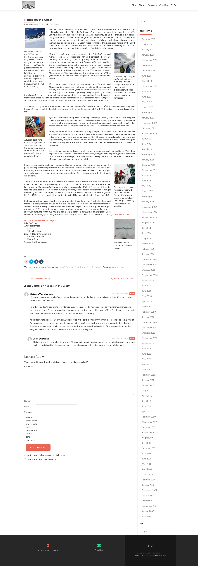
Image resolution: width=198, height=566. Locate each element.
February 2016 (149, 154)
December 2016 (149, 123)
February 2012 (149, 374)
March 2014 (147, 243)
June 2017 (146, 96)
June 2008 (146, 458)
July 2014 (146, 228)
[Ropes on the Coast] (35, 38)
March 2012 (147, 369)
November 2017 (149, 86)
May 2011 (147, 390)
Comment (28, 366)
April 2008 (147, 469)
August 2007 (148, 511)
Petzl (76, 267)
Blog (134, 5)
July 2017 (146, 91)
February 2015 (149, 196)
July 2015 (146, 175)
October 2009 (148, 427)
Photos (142, 5)
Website (28, 412)
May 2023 (147, 44)
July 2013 (146, 285)
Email (27, 406)
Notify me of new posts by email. (41, 459)
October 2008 (148, 448)
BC (63, 267)
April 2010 (147, 411)
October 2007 (148, 500)
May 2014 (147, 238)
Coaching (163, 5)
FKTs (173, 5)
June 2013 (146, 290)
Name (27, 400)
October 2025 (148, 39)
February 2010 (149, 416)
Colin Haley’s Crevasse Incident (115, 214)
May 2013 (147, 296)
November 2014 (149, 212)
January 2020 (148, 54)
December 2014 (149, 207)
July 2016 (146, 138)
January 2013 (148, 317)
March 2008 (147, 474)
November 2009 (149, 422)
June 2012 (146, 353)
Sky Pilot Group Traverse (122, 278)
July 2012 (146, 348)
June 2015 (146, 180)
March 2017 (147, 107)
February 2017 (149, 112)
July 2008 (146, 453)
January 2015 (148, 201)
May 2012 (147, 359)
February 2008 (149, 479)
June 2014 (146, 233)
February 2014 (149, 248)
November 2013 (149, 264)
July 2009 (146, 443)
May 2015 (147, 186)
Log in (144, 531)
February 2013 (149, 311)
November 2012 (149, 327)
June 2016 (146, 144)
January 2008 (148, 485)
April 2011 (147, 395)
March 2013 (147, 306)
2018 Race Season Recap (37, 278)
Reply (132, 294)
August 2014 (148, 222)
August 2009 (148, 437)
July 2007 (146, 516)
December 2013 (149, 259)
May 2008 (147, 464)
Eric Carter (55, 24)
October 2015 (148, 165)
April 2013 (147, 301)
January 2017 (148, 117)
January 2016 (148, 159)
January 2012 (148, 380)
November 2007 (149, 495)
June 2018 (146, 75)
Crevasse (70, 267)
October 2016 (148, 128)
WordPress (160, 555)
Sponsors (152, 5)
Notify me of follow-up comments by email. (46, 455)
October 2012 (148, 332)
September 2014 (149, 217)
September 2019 (149, 60)
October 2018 (148, 70)
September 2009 (149, 432)
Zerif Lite (139, 555)
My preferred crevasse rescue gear (40, 220)
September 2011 (149, 385)
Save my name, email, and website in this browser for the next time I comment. (31, 428)
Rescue (83, 267)
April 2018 (147, 81)
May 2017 (147, 102)
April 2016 (147, 149)
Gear (49, 267)
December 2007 (149, 490)
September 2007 (149, 506)
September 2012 (149, 338)
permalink (121, 267)
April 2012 (147, 364)
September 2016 (149, 133)
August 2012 (148, 343)
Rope (88, 267)
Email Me (99, 550)
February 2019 (149, 65)
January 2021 (148, 49)
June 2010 (146, 406)
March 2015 (147, 191)
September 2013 (149, 275)
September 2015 (149, 170)
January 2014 (148, 254)
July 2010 (146, 401)
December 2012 (149, 322)
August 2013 (148, 280)
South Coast (97, 267)
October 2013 (148, 269)
